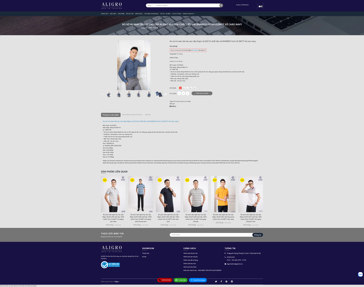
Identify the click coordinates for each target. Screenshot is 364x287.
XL (190, 88)
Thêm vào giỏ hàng (202, 93)
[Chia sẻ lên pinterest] (174, 106)
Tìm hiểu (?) (199, 50)
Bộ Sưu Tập (130, 13)
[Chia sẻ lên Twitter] (172, 106)
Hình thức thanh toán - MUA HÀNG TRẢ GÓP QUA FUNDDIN (202, 270)
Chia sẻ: (172, 104)
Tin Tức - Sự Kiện (165, 13)
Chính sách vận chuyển (190, 257)
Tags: (171, 101)
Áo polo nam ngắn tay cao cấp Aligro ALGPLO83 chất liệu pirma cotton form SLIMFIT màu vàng (223, 217)
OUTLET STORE (176, 13)
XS (194, 88)
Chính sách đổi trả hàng (190, 260)
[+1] (175, 106)
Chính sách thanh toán (190, 253)
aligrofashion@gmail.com (235, 264)
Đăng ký (257, 235)
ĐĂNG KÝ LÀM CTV (188, 13)
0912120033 (245, 5)
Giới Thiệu (113, 13)
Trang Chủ (104, 13)
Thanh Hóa (145, 253)
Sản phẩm (121, 13)
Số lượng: (173, 93)
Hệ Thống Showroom (151, 13)
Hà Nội (144, 257)
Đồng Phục (139, 13)
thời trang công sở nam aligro (182, 101)
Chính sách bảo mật (189, 263)
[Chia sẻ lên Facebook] (170, 106)
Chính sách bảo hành (189, 267)
